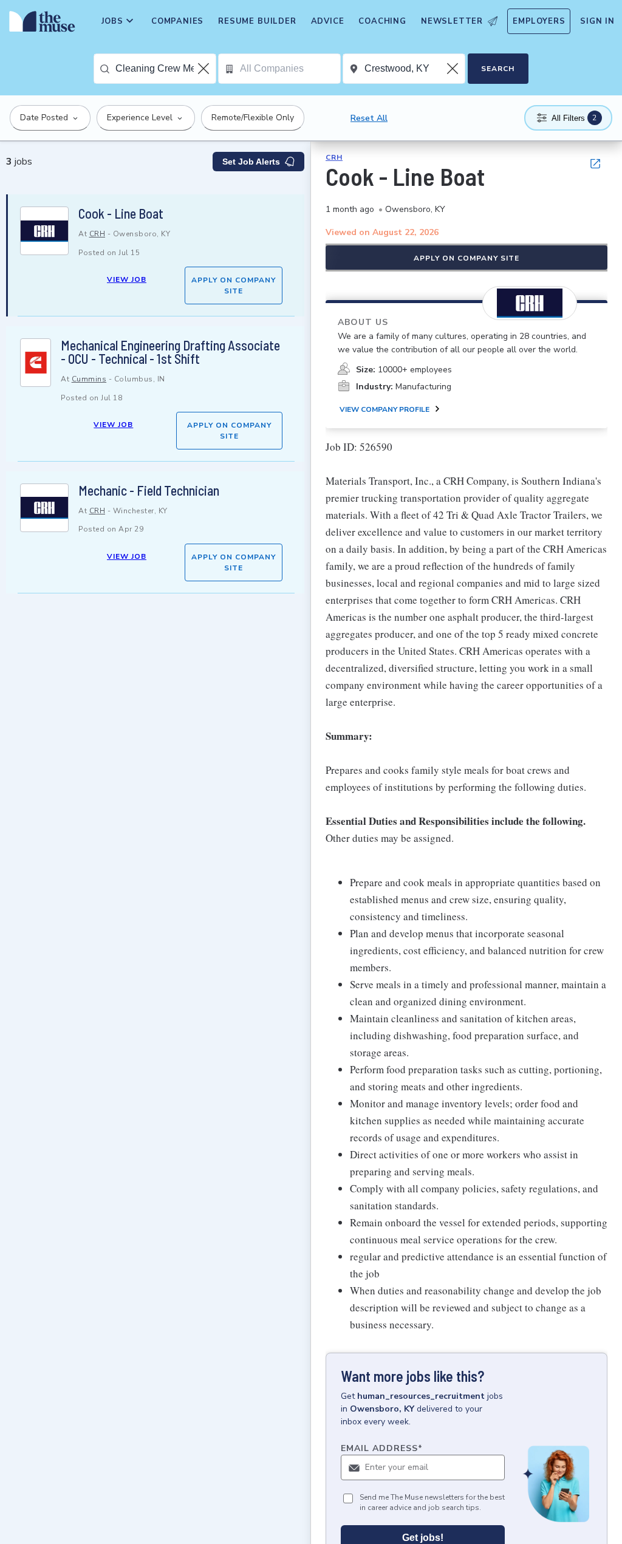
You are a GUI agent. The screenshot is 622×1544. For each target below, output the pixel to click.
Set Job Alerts (251, 161)
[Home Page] (40, 24)
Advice (327, 21)
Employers (539, 21)
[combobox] (165, 68)
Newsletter (452, 21)
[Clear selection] (205, 68)
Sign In (597, 21)
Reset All (369, 118)
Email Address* (382, 1448)
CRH (97, 234)
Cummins (89, 379)
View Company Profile (384, 409)
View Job (126, 279)
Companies (177, 21)
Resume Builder (257, 21)
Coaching (382, 21)
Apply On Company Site (233, 285)
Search (497, 68)
